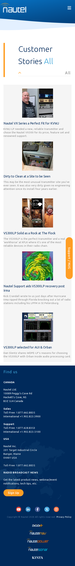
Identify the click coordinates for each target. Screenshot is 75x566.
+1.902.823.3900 (30, 416)
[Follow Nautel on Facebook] (38, 509)
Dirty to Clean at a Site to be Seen (26, 176)
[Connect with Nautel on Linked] (28, 509)
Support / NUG (69, 258)
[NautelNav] (37, 532)
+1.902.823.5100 (30, 431)
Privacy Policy (64, 517)
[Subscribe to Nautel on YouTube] (18, 509)
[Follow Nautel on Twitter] (46, 509)
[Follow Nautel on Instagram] (56, 509)
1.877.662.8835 (25, 412)
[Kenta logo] (37, 556)
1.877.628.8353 (25, 428)
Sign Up (13, 492)
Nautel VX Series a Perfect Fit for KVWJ (31, 123)
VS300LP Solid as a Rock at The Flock (29, 233)
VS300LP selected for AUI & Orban (27, 347)
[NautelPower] (37, 540)
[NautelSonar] (37, 548)
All (68, 73)
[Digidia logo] (37, 524)
